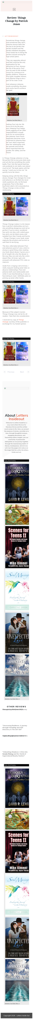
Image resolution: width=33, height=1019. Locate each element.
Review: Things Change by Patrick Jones (16, 21)
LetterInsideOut (11, 36)
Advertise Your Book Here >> (14, 120)
